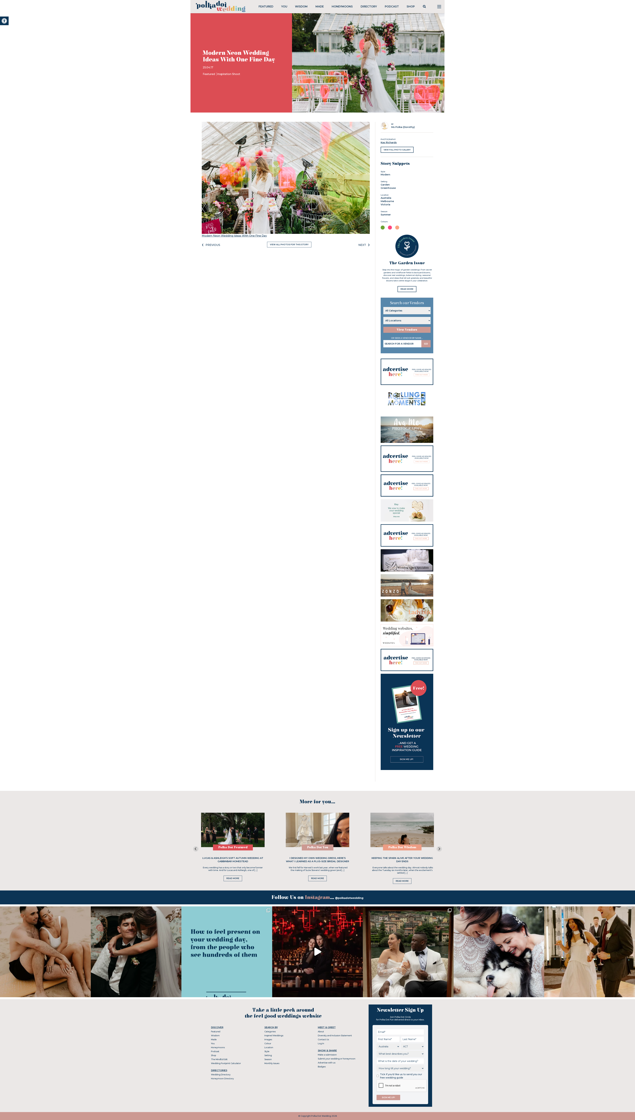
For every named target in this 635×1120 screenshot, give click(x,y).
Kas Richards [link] (389, 142)
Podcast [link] (392, 6)
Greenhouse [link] (388, 188)
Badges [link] (322, 1066)
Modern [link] (385, 174)
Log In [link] (321, 1043)
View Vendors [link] (407, 329)
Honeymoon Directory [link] (222, 1078)
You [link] (284, 6)
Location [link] (268, 1047)
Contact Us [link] (323, 1039)
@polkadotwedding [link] (349, 898)
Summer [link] (386, 214)
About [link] (321, 1031)
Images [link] (268, 1039)
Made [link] (320, 6)
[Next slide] (439, 849)
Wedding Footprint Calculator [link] (226, 1063)
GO (426, 343)
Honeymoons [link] (342, 6)
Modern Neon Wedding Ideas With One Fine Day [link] (234, 235)
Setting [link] (268, 1055)
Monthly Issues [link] (271, 1063)
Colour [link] (267, 1043)
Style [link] (266, 1051)
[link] (4, 21)
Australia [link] (386, 197)
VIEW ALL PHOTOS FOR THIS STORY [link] (289, 244)
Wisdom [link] (301, 6)
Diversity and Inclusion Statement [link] (335, 1035)
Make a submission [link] (327, 1054)
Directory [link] (369, 6)
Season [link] (268, 1059)
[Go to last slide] (195, 849)
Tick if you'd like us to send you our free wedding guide (401, 1076)
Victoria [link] (385, 204)
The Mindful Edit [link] (219, 1059)
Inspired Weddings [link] (273, 1035)
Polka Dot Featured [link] (233, 847)
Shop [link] (411, 6)
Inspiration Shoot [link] (228, 74)
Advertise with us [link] (326, 1062)
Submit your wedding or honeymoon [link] (336, 1058)
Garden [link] (385, 184)
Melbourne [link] (387, 201)
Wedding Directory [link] (221, 1074)
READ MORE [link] (407, 289)
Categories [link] (270, 1031)
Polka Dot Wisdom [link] (402, 847)
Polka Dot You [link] (317, 847)
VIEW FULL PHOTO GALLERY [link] (397, 150)
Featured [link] (266, 6)
